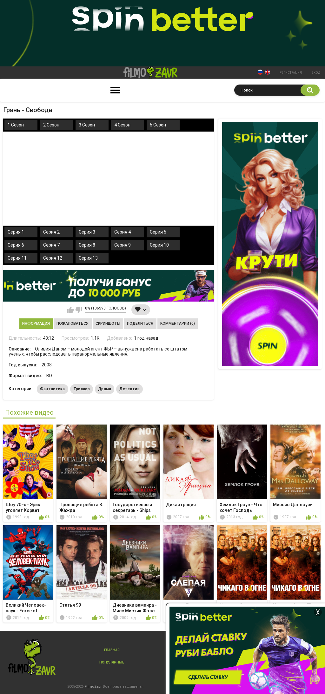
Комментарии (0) (177, 323)
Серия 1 (16, 232)
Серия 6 (16, 245)
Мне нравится (70, 310)
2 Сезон (51, 124)
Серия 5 (158, 232)
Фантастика (52, 389)
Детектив (129, 389)
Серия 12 (52, 258)
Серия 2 (51, 232)
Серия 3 (87, 232)
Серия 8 (87, 245)
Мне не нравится (78, 310)
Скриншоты (108, 323)
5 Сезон (158, 124)
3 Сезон (87, 124)
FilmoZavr (93, 686)
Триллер (81, 389)
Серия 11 (17, 258)
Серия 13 (88, 258)
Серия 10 (159, 245)
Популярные (111, 662)
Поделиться (140, 323)
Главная (112, 650)
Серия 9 (122, 245)
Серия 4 (122, 232)
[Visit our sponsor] (108, 286)
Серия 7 (51, 245)
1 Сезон (16, 124)
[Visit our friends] (270, 244)
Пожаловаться (72, 323)
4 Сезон (122, 124)
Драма (104, 389)
